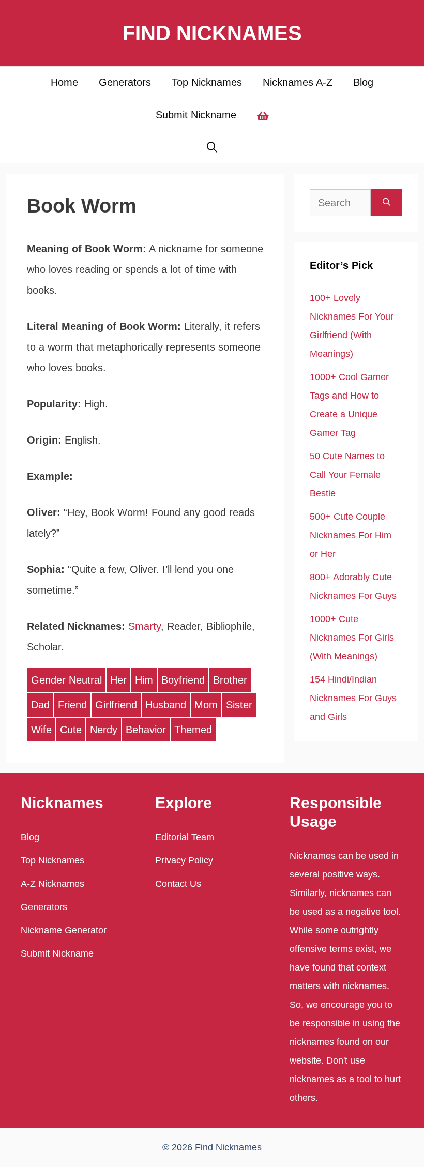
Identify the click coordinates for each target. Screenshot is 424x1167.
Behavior (146, 729)
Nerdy (103, 729)
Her (118, 680)
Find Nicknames (212, 33)
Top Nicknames (207, 82)
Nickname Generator (64, 930)
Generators (125, 82)
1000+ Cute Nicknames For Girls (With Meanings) (352, 637)
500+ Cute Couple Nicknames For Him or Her (350, 535)
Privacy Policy (184, 860)
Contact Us (178, 883)
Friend (72, 704)
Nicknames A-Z (297, 82)
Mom (206, 704)
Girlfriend (116, 704)
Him (144, 680)
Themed (193, 729)
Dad (40, 704)
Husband (165, 704)
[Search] (386, 202)
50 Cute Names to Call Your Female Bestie (347, 474)
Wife (41, 729)
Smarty (144, 626)
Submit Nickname (196, 114)
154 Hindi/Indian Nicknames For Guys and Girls (353, 698)
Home (64, 82)
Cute (71, 729)
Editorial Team (184, 837)
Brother (230, 680)
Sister (239, 704)
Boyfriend (183, 680)
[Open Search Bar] (212, 147)
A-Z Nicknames (52, 883)
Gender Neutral (66, 680)
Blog (363, 82)
